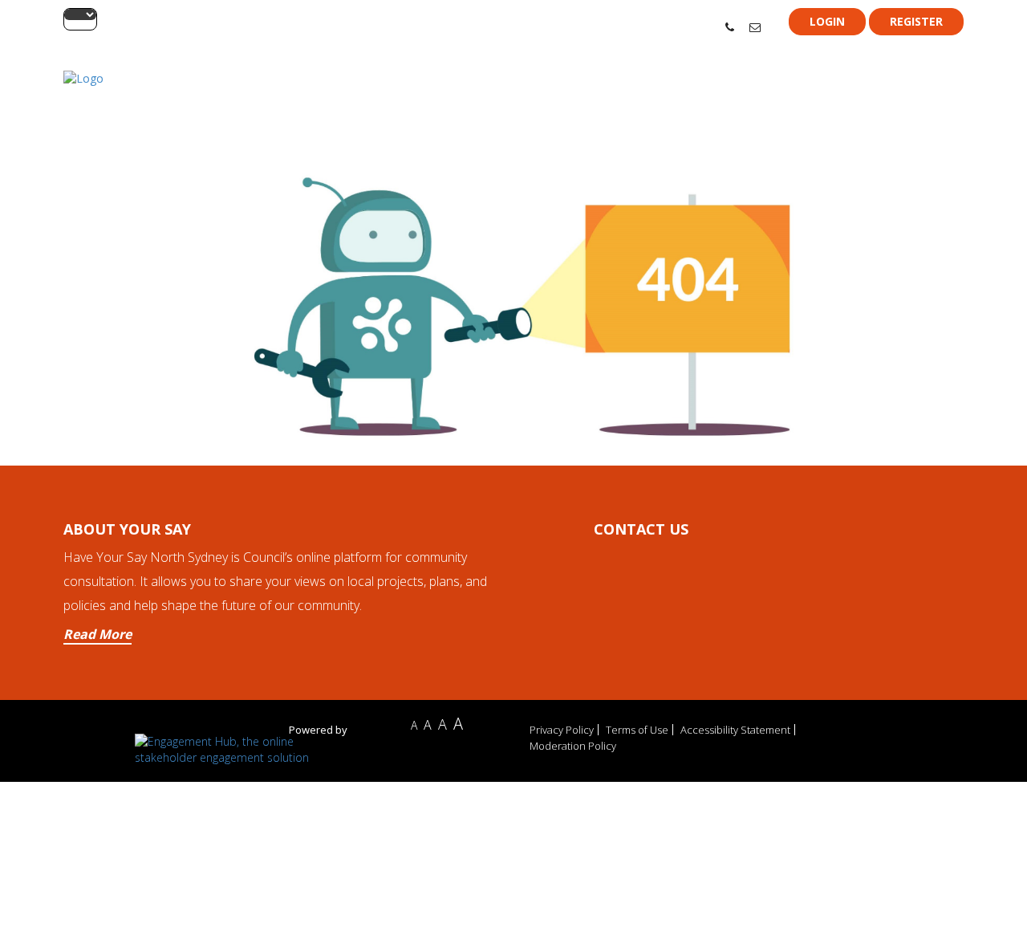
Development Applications (891, 97)
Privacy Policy (562, 729)
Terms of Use (637, 729)
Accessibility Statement (735, 729)
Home (744, 97)
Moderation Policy (573, 745)
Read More (97, 634)
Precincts (791, 97)
